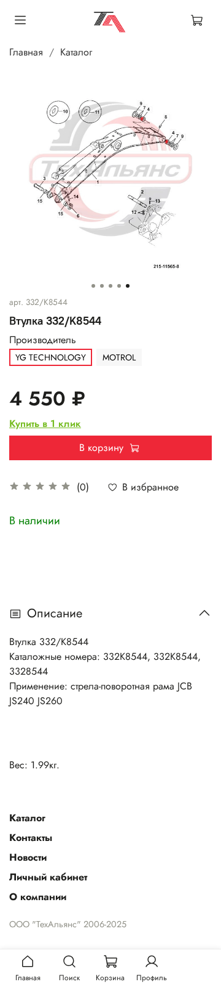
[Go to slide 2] (102, 286)
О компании (37, 897)
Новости (28, 857)
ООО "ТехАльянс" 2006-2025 (67, 924)
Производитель (42, 340)
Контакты (30, 838)
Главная (26, 52)
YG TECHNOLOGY (50, 357)
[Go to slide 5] (128, 286)
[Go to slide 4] (119, 286)
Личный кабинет (48, 877)
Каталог (76, 52)
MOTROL (119, 357)
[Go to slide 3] (110, 286)
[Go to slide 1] (93, 286)
